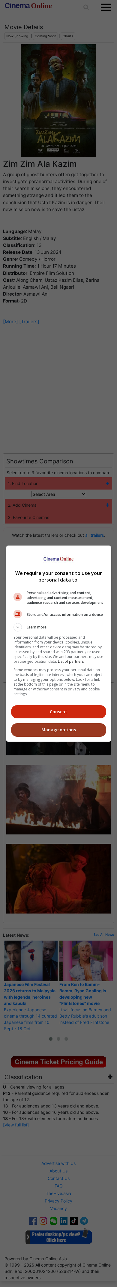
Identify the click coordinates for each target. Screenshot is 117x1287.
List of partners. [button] (71, 661)
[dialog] (58, 643)
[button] (59, 627)
